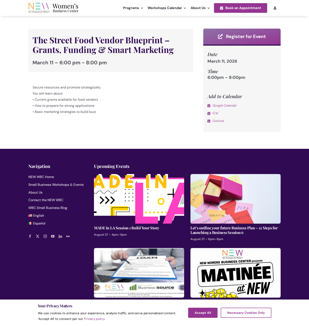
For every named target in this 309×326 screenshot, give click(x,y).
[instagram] (45, 236)
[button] (240, 8)
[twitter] (37, 236)
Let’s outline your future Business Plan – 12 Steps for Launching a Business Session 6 (233, 230)
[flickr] (68, 236)
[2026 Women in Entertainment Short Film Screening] (235, 251)
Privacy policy (94, 319)
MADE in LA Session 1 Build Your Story (126, 228)
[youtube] (52, 236)
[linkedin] (60, 236)
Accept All (203, 313)
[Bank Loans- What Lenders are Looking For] (139, 251)
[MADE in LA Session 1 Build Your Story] (139, 177)
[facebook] (30, 236)
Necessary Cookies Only (246, 313)
